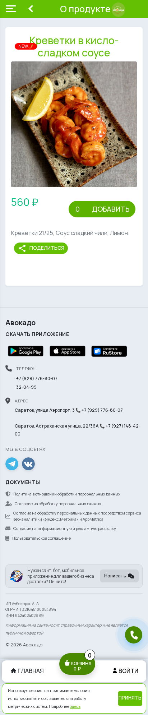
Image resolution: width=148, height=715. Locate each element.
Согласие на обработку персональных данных (58, 503)
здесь (75, 706)
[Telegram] (11, 463)
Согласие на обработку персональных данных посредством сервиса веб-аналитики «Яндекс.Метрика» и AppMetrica (77, 516)
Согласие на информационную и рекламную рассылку (64, 528)
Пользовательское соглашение (41, 538)
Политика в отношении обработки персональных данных (66, 494)
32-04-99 (26, 387)
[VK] (28, 463)
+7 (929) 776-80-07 (36, 378)
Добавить (111, 209)
